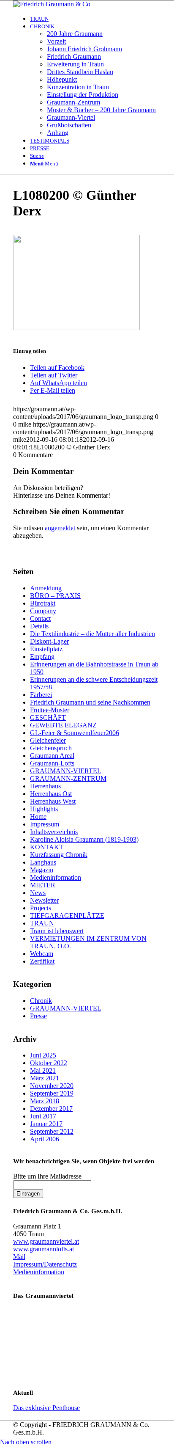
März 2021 (44, 1078)
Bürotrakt (42, 603)
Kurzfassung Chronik (58, 854)
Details (39, 626)
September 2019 (51, 1093)
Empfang (42, 656)
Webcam (41, 953)
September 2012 (51, 1131)
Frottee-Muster (49, 709)
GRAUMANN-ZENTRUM (68, 778)
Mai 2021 (43, 1070)
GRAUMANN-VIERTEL (65, 770)
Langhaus (43, 862)
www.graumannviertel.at (46, 1241)
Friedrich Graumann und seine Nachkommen (90, 702)
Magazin (41, 869)
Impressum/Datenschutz (45, 1264)
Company (43, 610)
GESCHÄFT (48, 717)
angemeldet (60, 528)
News (38, 892)
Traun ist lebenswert (57, 930)
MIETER (42, 885)
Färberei (41, 694)
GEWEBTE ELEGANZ (63, 725)
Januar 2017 (46, 1123)
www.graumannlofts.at (43, 1249)
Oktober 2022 (48, 1062)
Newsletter (44, 900)
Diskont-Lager (49, 641)
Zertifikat (42, 961)
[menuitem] (95, 18)
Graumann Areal (52, 755)
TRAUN (42, 923)
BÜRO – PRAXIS (55, 595)
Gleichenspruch (51, 748)
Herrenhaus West (53, 801)
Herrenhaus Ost (51, 793)
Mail (19, 1256)
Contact (40, 618)
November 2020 (51, 1085)
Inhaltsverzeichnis (54, 831)
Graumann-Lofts (52, 763)
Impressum (44, 824)
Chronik (41, 1000)
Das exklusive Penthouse (46, 1407)
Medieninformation (55, 877)
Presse (38, 1015)
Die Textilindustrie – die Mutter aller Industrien (92, 633)
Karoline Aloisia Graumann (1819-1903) (84, 839)
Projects (40, 908)
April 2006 (44, 1139)
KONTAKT (46, 847)
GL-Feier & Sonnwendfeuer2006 (74, 732)
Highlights (44, 809)
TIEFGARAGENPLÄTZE (67, 915)
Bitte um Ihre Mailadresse (47, 1176)
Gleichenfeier (48, 740)
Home (38, 816)
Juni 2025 (43, 1055)
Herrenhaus (45, 786)
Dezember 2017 (51, 1108)
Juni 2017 (43, 1116)
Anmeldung (46, 588)
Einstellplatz (46, 649)
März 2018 (44, 1100)
